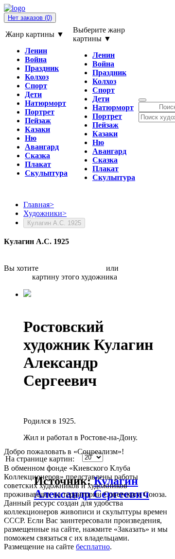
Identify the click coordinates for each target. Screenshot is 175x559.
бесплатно (93, 547)
